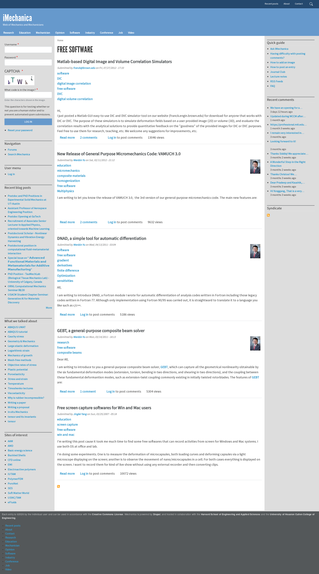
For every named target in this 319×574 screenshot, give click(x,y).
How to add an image (282, 62)
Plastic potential (18, 369)
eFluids (12, 502)
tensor (12, 421)
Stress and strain (18, 379)
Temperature (16, 383)
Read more (67, 137)
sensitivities (65, 281)
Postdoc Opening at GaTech (24, 216)
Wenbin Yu (79, 160)
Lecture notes (278, 76)
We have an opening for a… (286, 108)
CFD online (14, 460)
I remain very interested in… (287, 133)
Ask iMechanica (279, 49)
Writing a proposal (18, 407)
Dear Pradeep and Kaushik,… (287, 182)
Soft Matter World (18, 493)
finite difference (68, 270)
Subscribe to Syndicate (268, 215)
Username (10, 44)
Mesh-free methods (19, 360)
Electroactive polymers (22, 469)
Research (8, 32)
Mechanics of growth (20, 355)
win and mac (65, 435)
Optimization (66, 276)
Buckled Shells (17, 455)
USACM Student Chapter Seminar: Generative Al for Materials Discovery (28, 298)
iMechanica (17, 18)
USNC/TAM (14, 497)
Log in (112, 137)
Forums (12, 149)
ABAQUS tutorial (18, 332)
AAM (10, 441)
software (63, 73)
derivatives (64, 265)
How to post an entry (282, 67)
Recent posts (271, 3)
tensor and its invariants (22, 416)
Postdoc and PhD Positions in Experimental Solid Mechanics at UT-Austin (27, 199)
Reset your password (20, 130)
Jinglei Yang (80, 414)
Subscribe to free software (58, 486)
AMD (10, 446)
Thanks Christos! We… (283, 174)
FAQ (272, 86)
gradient (63, 260)
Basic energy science (20, 450)
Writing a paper (17, 402)
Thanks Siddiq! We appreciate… (289, 153)
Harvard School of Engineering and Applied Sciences (230, 514)
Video (131, 32)
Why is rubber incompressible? (26, 398)
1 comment (88, 391)
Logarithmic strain (18, 350)
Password (10, 57)
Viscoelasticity (16, 393)
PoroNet (13, 483)
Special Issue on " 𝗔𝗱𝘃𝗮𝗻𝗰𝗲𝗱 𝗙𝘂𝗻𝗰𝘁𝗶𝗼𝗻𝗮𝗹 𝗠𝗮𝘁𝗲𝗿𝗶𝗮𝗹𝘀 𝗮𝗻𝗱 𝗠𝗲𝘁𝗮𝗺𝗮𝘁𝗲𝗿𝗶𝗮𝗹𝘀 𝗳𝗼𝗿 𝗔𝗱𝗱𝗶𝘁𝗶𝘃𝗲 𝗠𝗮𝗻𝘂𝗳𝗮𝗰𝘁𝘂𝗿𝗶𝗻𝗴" (29, 263)
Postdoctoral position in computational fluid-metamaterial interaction (28, 249)
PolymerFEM (15, 479)
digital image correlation (74, 83)
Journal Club (277, 72)
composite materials (71, 176)
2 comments (88, 137)
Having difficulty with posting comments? (287, 55)
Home (60, 40)
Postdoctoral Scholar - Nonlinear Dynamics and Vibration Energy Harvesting (27, 237)
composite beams (69, 352)
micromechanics (68, 170)
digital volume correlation (75, 99)
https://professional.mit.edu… (288, 124)
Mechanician (43, 32)
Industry (90, 32)
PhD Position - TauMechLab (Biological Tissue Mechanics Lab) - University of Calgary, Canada (28, 278)
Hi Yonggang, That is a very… (287, 191)
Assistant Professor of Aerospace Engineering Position (27, 210)
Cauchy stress (16, 336)
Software (75, 32)
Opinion (59, 32)
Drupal (156, 514)
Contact (299, 3)
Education (25, 32)
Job (120, 32)
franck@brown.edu (84, 67)
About (287, 3)
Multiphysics (65, 191)
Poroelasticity (16, 374)
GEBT (164, 367)
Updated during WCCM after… (288, 116)
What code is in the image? (20, 90)
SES (10, 488)
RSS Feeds (276, 81)
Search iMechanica (19, 154)
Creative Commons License (107, 514)
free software (66, 89)
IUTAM (12, 474)
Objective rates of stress (22, 365)
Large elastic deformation (23, 346)
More (49, 307)
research (63, 342)
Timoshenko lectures (20, 388)
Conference (106, 32)
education (64, 165)
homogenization (68, 181)
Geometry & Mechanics (21, 341)
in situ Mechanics (18, 412)
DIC (59, 78)
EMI (10, 464)
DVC (60, 94)
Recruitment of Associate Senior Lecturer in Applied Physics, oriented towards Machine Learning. (29, 224)
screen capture (67, 424)
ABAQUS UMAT (17, 327)
